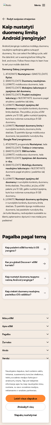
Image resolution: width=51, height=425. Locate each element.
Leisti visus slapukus (25, 398)
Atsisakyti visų (25, 406)
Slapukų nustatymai (25, 415)
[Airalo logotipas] (9, 5)
